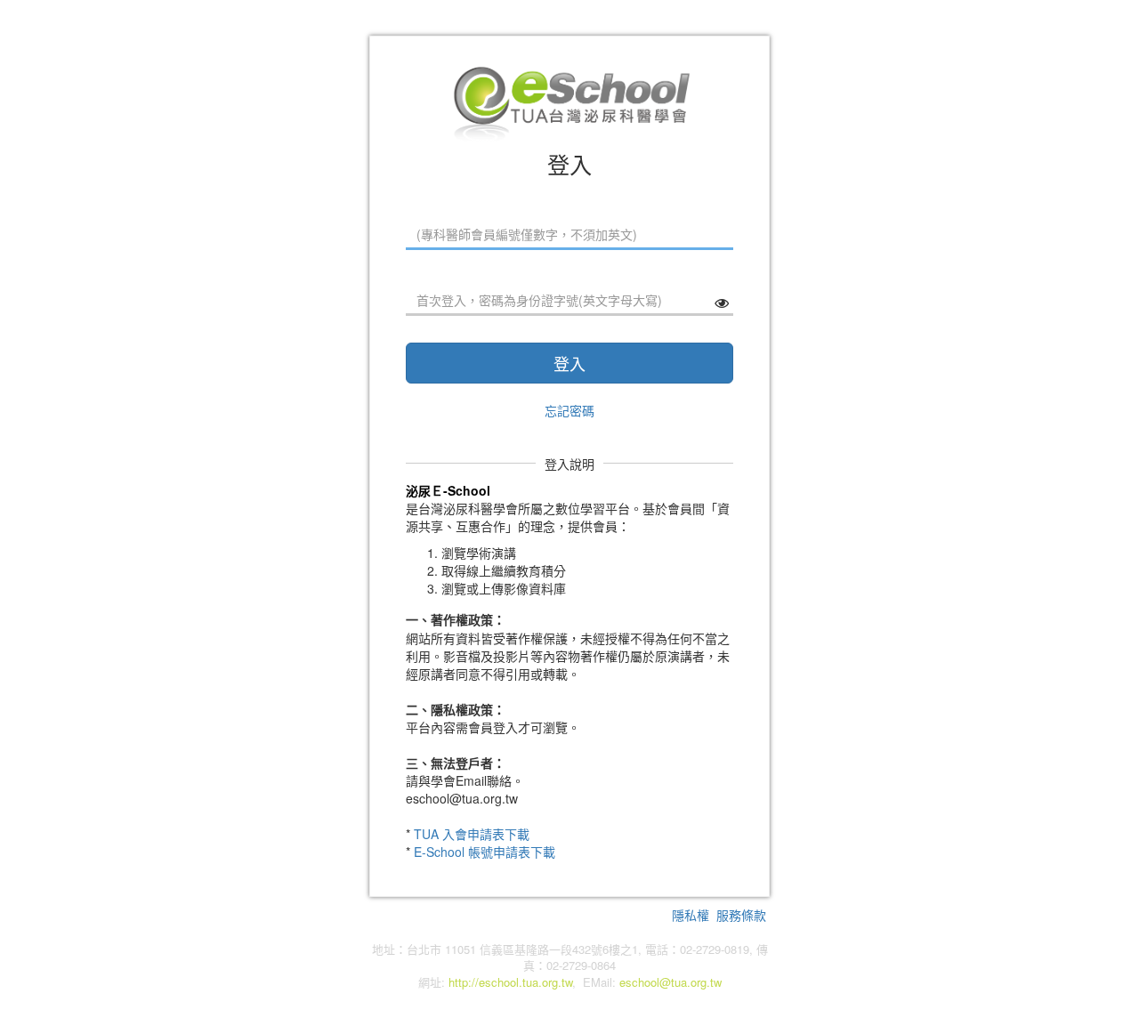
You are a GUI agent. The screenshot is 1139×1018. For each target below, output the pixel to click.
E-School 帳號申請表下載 (484, 851)
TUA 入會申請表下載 (471, 834)
